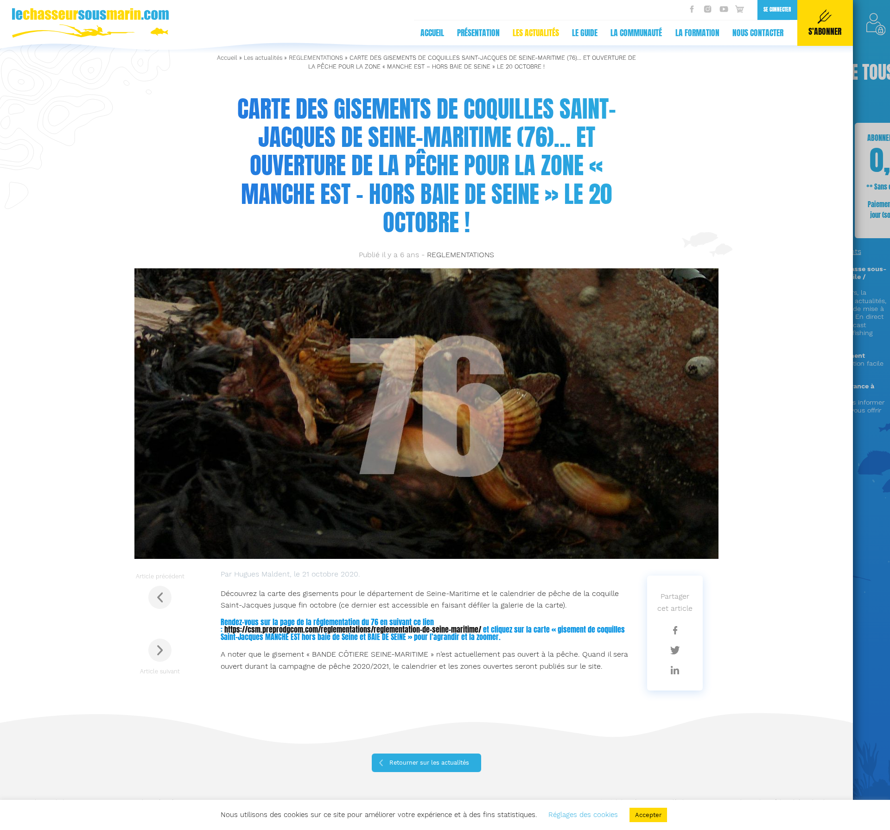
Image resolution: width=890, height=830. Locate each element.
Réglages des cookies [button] (583, 815)
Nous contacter (757, 33)
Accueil (432, 33)
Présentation (478, 33)
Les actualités (536, 33)
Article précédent (160, 576)
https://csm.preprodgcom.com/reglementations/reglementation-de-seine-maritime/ (352, 629)
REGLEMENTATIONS (316, 57)
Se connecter (777, 9)
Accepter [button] (648, 814)
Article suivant (160, 671)
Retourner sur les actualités (429, 762)
